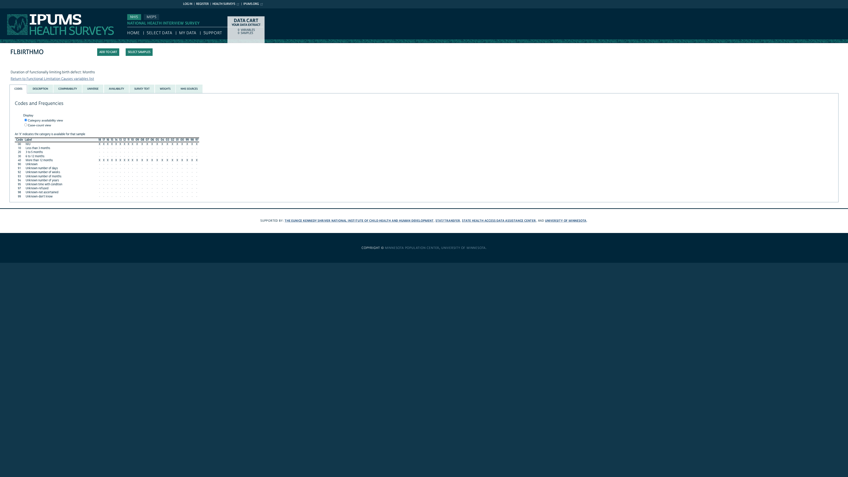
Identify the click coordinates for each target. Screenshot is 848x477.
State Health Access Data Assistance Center (499, 221)
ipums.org (251, 4)
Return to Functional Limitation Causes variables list (52, 79)
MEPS (151, 17)
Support (212, 33)
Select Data (159, 33)
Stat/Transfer (447, 221)
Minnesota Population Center (412, 248)
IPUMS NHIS (9, 10)
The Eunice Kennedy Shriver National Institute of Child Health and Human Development (359, 221)
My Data (187, 33)
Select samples (139, 52)
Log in (187, 4)
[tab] (18, 89)
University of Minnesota (566, 221)
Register (202, 4)
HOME (133, 33)
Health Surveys (223, 4)
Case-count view (39, 125)
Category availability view (45, 120)
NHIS (134, 17)
